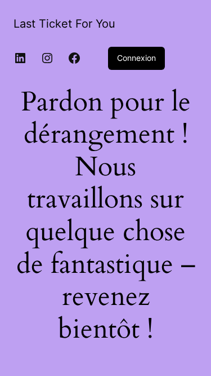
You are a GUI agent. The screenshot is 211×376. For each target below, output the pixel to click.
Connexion (136, 58)
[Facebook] (74, 58)
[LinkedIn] (20, 58)
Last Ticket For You (64, 23)
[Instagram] (47, 58)
